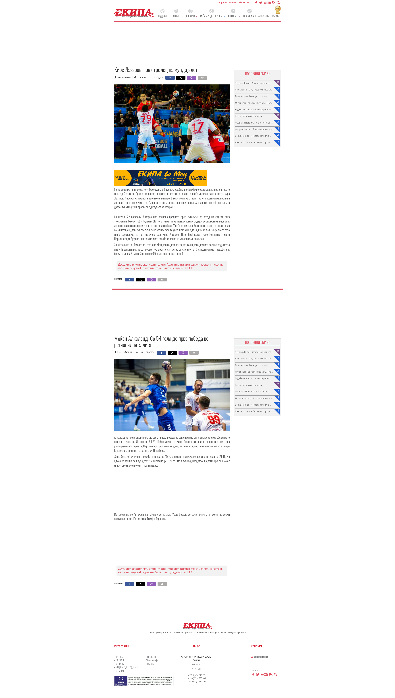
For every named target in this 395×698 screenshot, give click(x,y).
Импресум (222, 2)
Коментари (151, 657)
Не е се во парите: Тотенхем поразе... (253, 142)
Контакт (233, 2)
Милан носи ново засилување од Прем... (254, 103)
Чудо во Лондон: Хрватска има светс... (254, 83)
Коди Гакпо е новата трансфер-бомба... (254, 109)
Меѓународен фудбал (211, 16)
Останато (233, 16)
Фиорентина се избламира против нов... (254, 129)
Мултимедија (263, 16)
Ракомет (176, 16)
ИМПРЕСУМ (196, 664)
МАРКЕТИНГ (196, 669)
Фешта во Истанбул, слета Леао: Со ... (254, 122)
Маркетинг (244, 2)
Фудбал (162, 16)
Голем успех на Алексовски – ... (250, 116)
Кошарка (190, 16)
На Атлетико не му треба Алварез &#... (254, 89)
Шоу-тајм (275, 16)
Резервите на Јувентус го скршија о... (253, 96)
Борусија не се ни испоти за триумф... (253, 135)
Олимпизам (249, 16)
